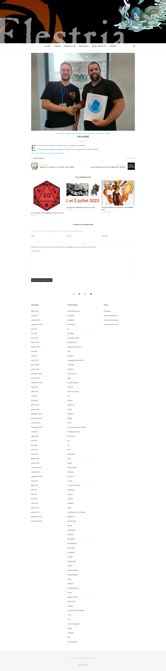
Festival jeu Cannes (73, 432)
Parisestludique (72, 575)
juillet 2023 (34, 391)
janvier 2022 (35, 463)
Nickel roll (70, 534)
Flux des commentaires (111, 320)
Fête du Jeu (71, 436)
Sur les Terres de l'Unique (76, 610)
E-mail (69, 236)
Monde (69, 525)
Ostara (69, 566)
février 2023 (35, 405)
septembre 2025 (36, 324)
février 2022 (35, 458)
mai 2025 (34, 333)
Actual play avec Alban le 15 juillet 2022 (47, 213)
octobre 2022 (35, 423)
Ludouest (70, 503)
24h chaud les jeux (73, 311)
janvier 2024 (35, 369)
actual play (70, 315)
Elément (70, 400)
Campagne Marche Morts (75, 360)
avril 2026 (34, 315)
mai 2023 (34, 396)
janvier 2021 (35, 512)
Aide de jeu (71, 324)
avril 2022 (34, 449)
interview (70, 472)
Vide (68, 637)
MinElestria (71, 517)
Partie (69, 579)
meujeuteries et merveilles (76, 512)
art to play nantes (73, 338)
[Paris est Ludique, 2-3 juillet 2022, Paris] (34, 166)
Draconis (70, 387)
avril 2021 (34, 499)
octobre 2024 (35, 347)
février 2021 (35, 508)
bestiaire (70, 356)
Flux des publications (110, 315)
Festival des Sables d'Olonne (76, 427)
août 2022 (34, 432)
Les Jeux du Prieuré (73, 485)
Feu (68, 441)
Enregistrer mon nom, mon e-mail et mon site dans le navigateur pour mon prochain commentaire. (63, 247)
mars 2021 (34, 503)
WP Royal (92, 658)
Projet (107, 133)
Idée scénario (71, 467)
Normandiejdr (72, 543)
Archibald (70, 333)
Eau (68, 396)
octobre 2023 (35, 378)
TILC (69, 619)
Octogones (71, 552)
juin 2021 (34, 490)
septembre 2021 (36, 476)
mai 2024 (34, 356)
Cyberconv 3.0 (72, 374)
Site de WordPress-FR (111, 324)
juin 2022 (34, 441)
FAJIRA (69, 418)
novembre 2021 (36, 467)
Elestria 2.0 (71, 405)
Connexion (107, 311)
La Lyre (69, 481)
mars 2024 (34, 360)
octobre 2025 (35, 320)
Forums (57, 46)
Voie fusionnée (72, 642)
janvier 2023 (35, 409)
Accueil (48, 46)
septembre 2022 (36, 427)
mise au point (71, 521)
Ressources (84, 46)
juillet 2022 (34, 436)
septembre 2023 (36, 382)
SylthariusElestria (39, 158)
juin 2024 (34, 351)
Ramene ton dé (72, 597)
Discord (113, 46)
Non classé (71, 539)
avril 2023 (34, 400)
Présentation (70, 46)
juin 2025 (34, 329)
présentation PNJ (73, 588)
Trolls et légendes (73, 624)
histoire (69, 463)
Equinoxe (70, 414)
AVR (68, 351)
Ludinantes (71, 490)
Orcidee (70, 557)
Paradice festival (72, 570)
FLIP (68, 449)
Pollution (70, 584)
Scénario (70, 606)
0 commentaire (130, 158)
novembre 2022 (36, 418)
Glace (69, 458)
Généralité (80, 133)
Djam (69, 378)
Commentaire (35, 251)
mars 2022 (34, 454)
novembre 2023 (36, 374)
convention (69, 133)
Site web (104, 236)
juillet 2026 (34, 311)
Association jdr (72, 342)
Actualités (60, 133)
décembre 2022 (36, 414)
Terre (69, 615)
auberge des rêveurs (74, 347)
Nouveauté (100, 133)
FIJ (68, 445)
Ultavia (69, 628)
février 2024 (35, 365)
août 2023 (34, 387)
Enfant (69, 409)
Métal (69, 508)
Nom (33, 236)
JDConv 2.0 (71, 476)
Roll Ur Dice (71, 601)
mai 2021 (34, 494)
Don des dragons (73, 382)
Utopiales (70, 633)
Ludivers (70, 499)
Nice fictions (90, 133)
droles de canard (73, 391)
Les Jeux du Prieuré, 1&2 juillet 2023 (80, 207)
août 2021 (34, 481)
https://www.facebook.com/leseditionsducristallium (48, 153)
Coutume (70, 369)
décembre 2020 (36, 517)
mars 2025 (34, 338)
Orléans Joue (71, 561)
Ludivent (70, 494)
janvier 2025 (35, 342)
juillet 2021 (34, 485)
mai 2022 (34, 445)
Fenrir (69, 423)
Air (68, 329)
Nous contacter (99, 46)
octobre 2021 (35, 472)
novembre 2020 (36, 521)
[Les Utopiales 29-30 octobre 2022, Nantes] (131, 166)
